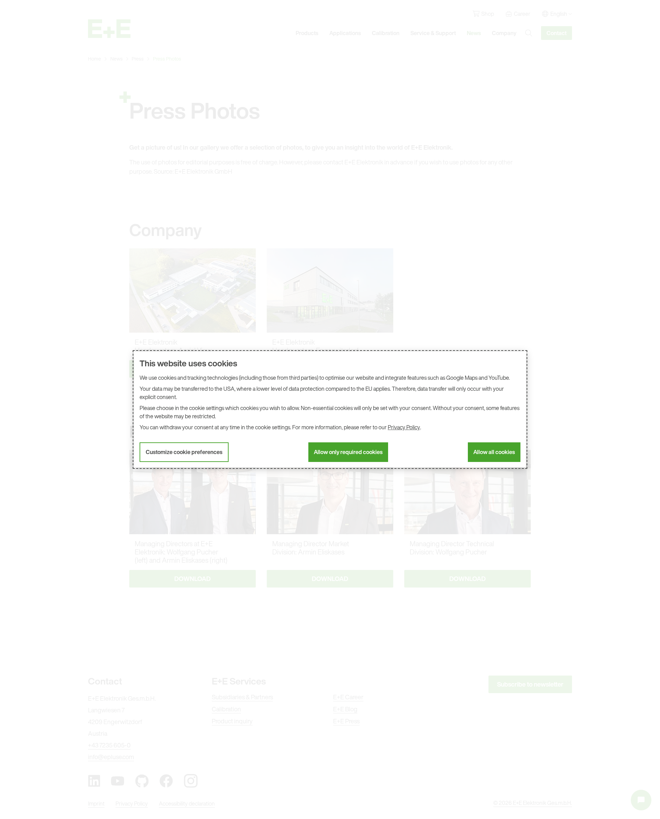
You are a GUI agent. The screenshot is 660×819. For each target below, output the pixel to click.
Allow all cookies (494, 452)
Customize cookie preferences (184, 452)
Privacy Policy (404, 427)
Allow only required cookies (348, 452)
